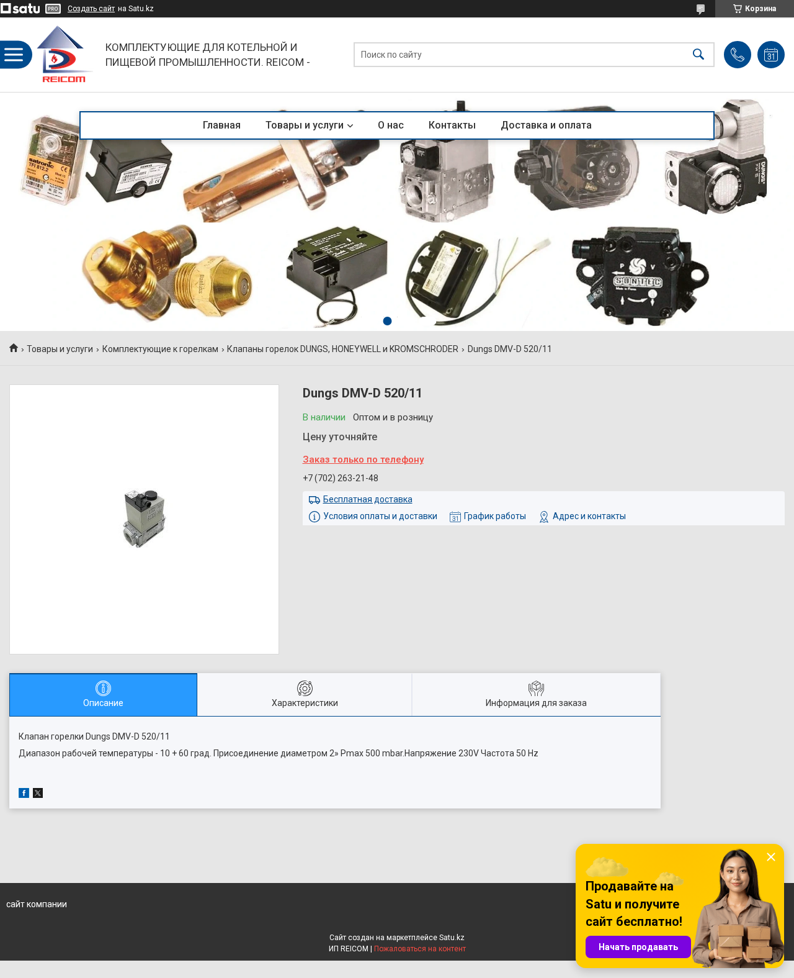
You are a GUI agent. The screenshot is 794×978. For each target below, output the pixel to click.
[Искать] (698, 54)
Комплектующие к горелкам (160, 349)
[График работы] (771, 54)
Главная (222, 125)
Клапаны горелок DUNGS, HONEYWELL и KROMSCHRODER (342, 349)
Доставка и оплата (546, 125)
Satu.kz (452, 937)
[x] (38, 795)
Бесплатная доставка (368, 499)
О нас (391, 125)
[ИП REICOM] (65, 55)
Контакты (452, 125)
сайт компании (36, 904)
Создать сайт (91, 8)
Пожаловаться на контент (420, 948)
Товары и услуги (304, 125)
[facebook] (24, 795)
